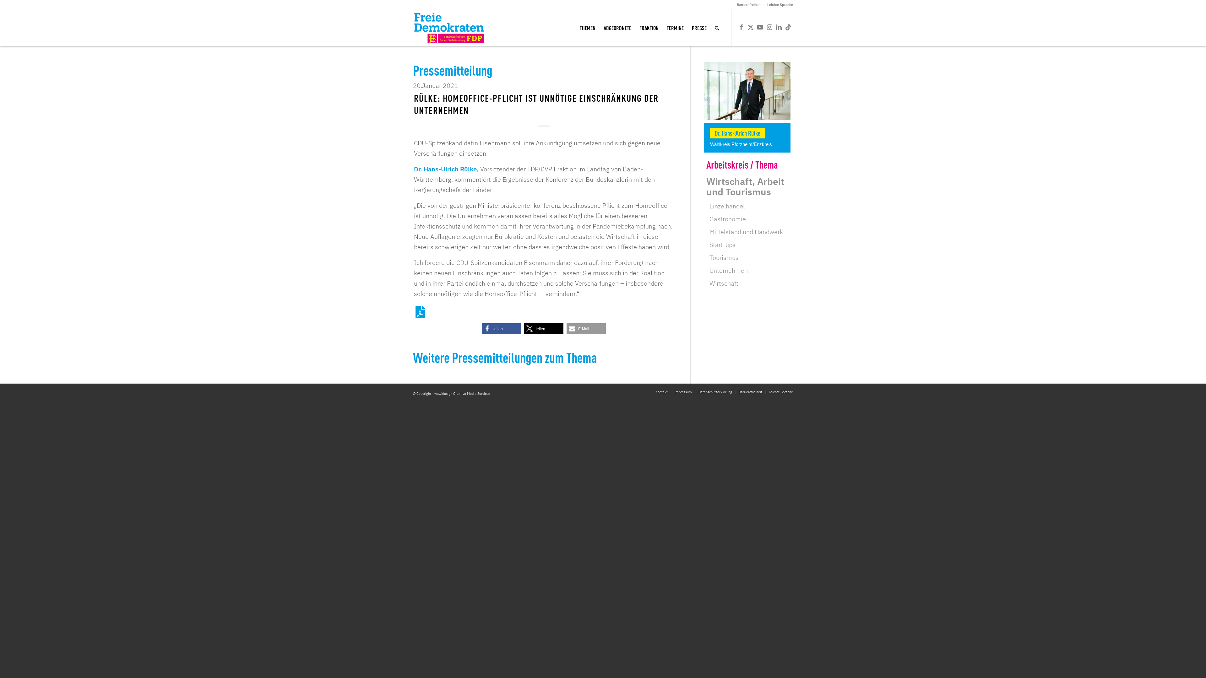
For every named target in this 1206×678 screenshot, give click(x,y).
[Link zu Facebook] (741, 27)
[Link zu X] (750, 27)
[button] (501, 328)
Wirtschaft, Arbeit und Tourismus (745, 186)
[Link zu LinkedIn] (779, 27)
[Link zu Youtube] (760, 27)
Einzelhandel (727, 206)
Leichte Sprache (780, 5)
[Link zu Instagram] (769, 27)
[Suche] (717, 27)
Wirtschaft (723, 283)
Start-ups (722, 244)
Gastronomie (727, 219)
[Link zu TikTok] (788, 27)
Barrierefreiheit (749, 5)
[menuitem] (749, 4)
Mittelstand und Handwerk (746, 232)
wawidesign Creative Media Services (462, 393)
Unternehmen (728, 270)
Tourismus (724, 257)
